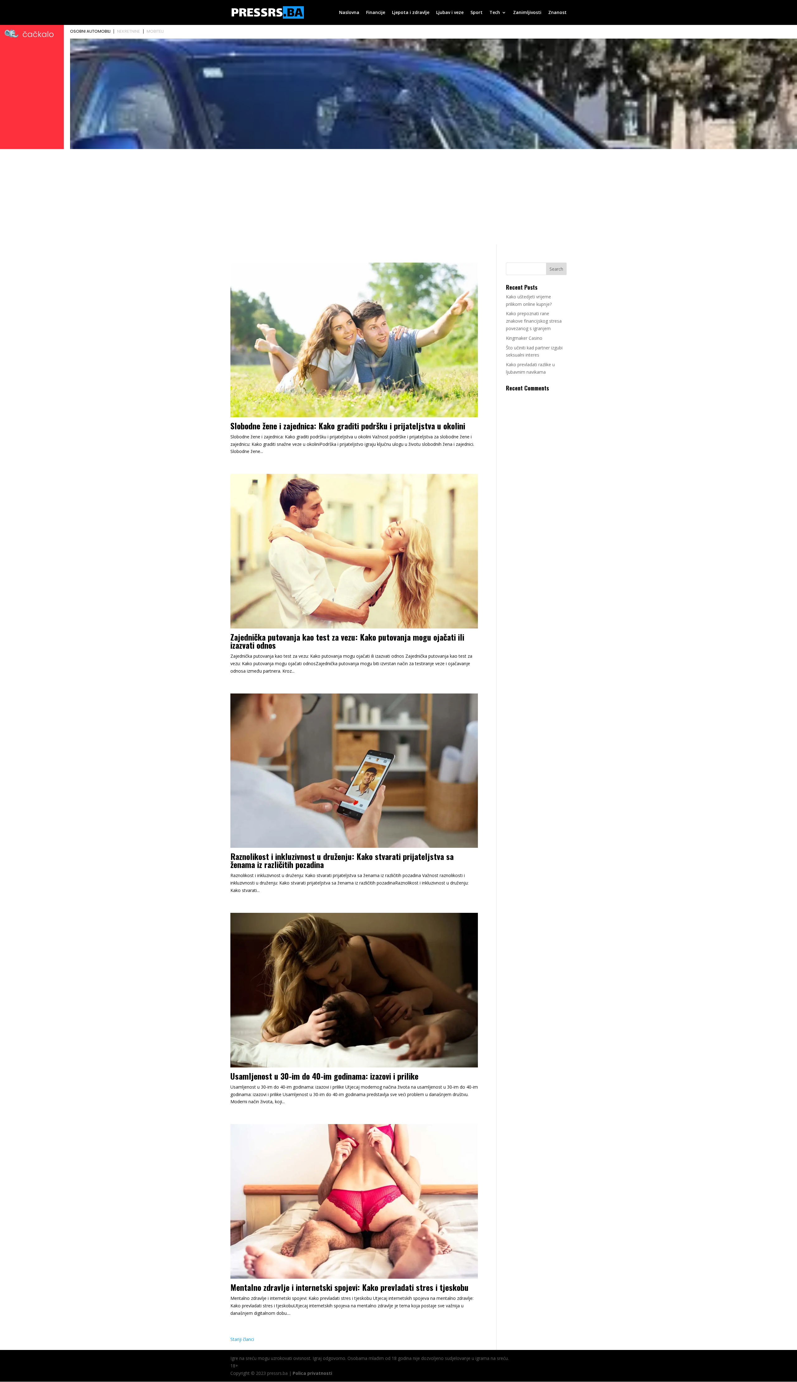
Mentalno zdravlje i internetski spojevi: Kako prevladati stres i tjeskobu (349, 1287)
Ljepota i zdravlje (410, 12)
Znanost (557, 12)
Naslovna (349, 12)
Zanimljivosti (527, 12)
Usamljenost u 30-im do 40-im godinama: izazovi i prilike (324, 1076)
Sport (476, 12)
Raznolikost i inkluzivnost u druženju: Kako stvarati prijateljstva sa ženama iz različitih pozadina (342, 860)
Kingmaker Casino (524, 338)
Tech (494, 12)
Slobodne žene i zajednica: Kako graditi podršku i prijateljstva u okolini (347, 426)
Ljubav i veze (450, 12)
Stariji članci (242, 1339)
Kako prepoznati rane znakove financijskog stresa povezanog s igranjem (534, 320)
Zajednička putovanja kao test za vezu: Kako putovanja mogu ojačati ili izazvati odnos (347, 641)
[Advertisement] (398, 197)
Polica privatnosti (312, 1373)
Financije (375, 12)
